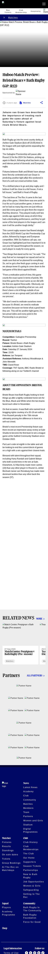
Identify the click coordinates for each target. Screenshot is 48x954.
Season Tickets (32, 866)
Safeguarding (31, 890)
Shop (4, 928)
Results (6, 846)
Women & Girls (32, 886)
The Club (28, 853)
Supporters (29, 862)
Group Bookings (11, 863)
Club (26, 795)
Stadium (28, 824)
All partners (34, 676)
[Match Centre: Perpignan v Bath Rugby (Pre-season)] (20, 644)
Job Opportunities (33, 881)
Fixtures (7, 842)
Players (6, 907)
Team (26, 812)
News (26, 783)
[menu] (44, 4)
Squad (5, 903)
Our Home (29, 858)
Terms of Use (11, 953)
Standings (8, 850)
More (39, 619)
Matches (13, 17)
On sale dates (10, 854)
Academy (28, 791)
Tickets (6, 859)
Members (28, 808)
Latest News (30, 787)
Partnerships (30, 870)
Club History (30, 842)
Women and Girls (33, 820)
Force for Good (32, 922)
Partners (28, 816)
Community (29, 800)
